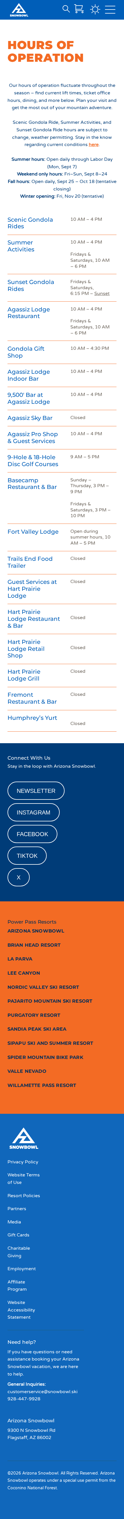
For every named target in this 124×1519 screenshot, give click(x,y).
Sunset (102, 293)
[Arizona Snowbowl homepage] (19, 10)
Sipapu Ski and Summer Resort (50, 1043)
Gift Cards (18, 1235)
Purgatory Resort (34, 1015)
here (94, 144)
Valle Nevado (26, 1071)
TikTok (27, 856)
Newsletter (36, 791)
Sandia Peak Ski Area (36, 1029)
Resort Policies (23, 1196)
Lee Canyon (23, 973)
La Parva (19, 959)
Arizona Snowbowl (36, 931)
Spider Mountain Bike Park (45, 1057)
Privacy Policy (22, 1162)
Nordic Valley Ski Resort (43, 987)
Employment (21, 1269)
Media (14, 1222)
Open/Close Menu (110, 11)
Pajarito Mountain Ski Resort (49, 1001)
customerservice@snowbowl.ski (42, 1392)
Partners (16, 1209)
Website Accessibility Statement (21, 1310)
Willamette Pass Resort (41, 1085)
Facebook (32, 834)
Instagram (33, 812)
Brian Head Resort (34, 945)
